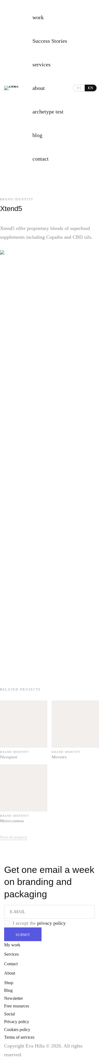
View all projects (13, 837)
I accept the (39, 923)
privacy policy (51, 923)
